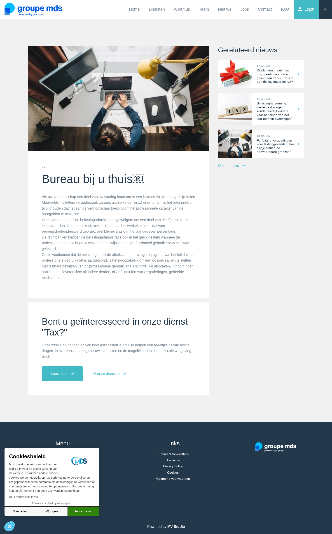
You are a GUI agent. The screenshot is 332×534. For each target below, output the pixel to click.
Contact (265, 9)
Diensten (157, 9)
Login (309, 9)
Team (204, 9)
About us (182, 9)
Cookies (173, 472)
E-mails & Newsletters (173, 454)
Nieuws (224, 9)
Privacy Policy (173, 466)
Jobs (244, 9)
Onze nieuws (228, 166)
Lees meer (59, 374)
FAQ (285, 9)
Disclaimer (173, 460)
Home (134, 9)
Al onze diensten (106, 374)
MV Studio (176, 527)
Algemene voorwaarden (173, 478)
